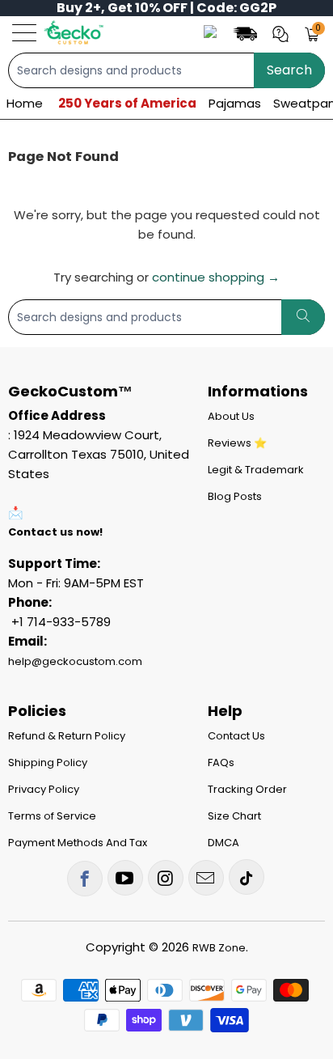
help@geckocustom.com (75, 661)
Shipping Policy (47, 762)
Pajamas (235, 103)
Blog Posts (235, 496)
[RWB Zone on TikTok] (246, 877)
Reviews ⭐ (237, 443)
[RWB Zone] (73, 32)
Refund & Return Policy (66, 735)
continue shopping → (216, 277)
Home (24, 103)
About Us (231, 416)
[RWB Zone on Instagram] (165, 878)
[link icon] (247, 33)
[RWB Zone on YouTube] (125, 878)
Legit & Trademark (256, 469)
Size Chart (234, 816)
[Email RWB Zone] (206, 878)
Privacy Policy (43, 789)
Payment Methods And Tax (77, 842)
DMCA (223, 842)
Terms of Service (52, 816)
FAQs (221, 762)
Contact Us (236, 735)
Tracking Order (247, 789)
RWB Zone (219, 947)
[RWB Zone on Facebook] (85, 878)
